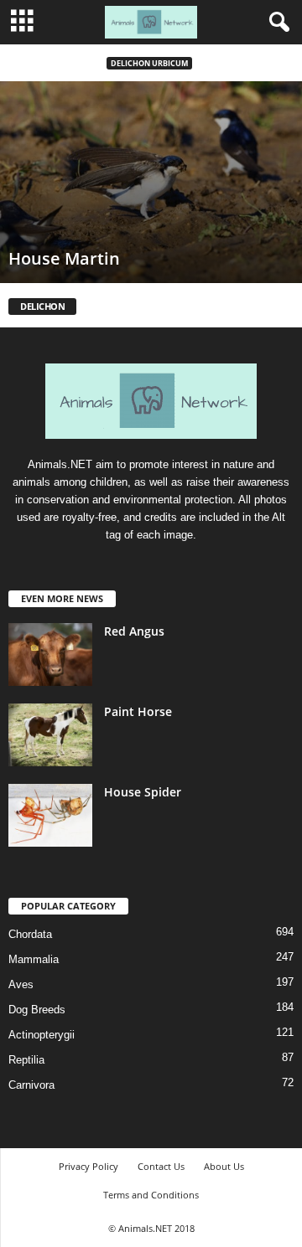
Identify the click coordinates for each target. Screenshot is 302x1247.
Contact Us (161, 1166)
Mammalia (33, 959)
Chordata (30, 934)
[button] (276, 22)
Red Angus (134, 631)
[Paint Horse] (50, 734)
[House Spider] (50, 815)
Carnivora (31, 1085)
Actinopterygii (41, 1034)
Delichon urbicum (149, 63)
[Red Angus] (50, 654)
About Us (224, 1166)
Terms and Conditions (151, 1194)
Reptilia (26, 1060)
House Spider (142, 792)
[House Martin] (151, 182)
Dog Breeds (36, 1009)
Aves (21, 984)
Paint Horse (138, 711)
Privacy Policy (88, 1166)
